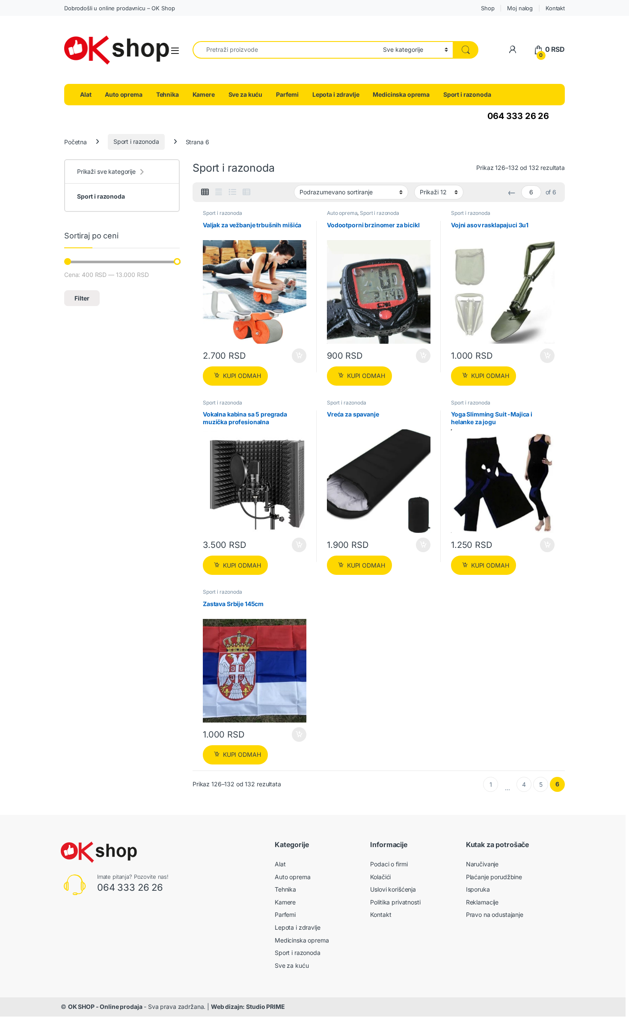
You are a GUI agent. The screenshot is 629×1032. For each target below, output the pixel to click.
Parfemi (287, 94)
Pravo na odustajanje (494, 914)
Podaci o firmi (388, 864)
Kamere (204, 94)
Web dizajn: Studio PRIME (248, 1006)
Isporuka (478, 889)
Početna (75, 141)
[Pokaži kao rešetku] (205, 192)
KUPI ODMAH (242, 375)
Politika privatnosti (395, 902)
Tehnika (167, 94)
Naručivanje (482, 864)
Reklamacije (482, 902)
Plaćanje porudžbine (494, 876)
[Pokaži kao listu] (232, 192)
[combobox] (285, 50)
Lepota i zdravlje (335, 94)
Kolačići (380, 876)
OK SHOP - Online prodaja (105, 1006)
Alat (85, 94)
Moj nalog (520, 8)
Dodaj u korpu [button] (298, 355)
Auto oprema (123, 94)
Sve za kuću (245, 94)
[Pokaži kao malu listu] (246, 192)
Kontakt (555, 8)
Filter (81, 298)
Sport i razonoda (467, 94)
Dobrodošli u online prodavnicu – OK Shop (119, 8)
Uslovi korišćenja (393, 889)
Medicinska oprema (401, 94)
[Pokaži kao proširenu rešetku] (218, 192)
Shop (487, 8)
